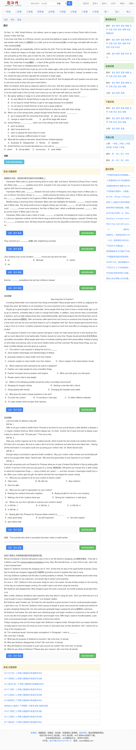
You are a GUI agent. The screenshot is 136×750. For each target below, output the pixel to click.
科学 (129, 43)
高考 (127, 160)
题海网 (33, 732)
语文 (113, 25)
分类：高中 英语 (14, 233)
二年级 (18, 11)
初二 (118, 153)
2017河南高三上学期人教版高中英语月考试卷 (23, 678)
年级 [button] (122, 3)
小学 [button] (113, 3)
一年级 (7, 11)
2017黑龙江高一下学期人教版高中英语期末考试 (24, 684)
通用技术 (110, 33)
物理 (127, 25)
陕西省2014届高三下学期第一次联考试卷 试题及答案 (26, 705)
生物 (110, 29)
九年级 (95, 11)
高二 (117, 11)
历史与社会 (115, 47)
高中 (12, 19)
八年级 (84, 11)
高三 (128, 11)
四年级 (40, 11)
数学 (118, 25)
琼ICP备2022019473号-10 (60, 740)
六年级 (62, 11)
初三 (122, 153)
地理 (124, 29)
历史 (115, 29)
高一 (106, 11)
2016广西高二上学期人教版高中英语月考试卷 (23, 711)
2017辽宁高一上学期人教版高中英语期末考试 (23, 673)
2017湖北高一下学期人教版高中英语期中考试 (23, 722)
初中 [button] (104, 3)
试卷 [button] (131, 3)
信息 (129, 29)
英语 (19, 19)
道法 (120, 43)
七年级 (73, 11)
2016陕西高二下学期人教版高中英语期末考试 (23, 700)
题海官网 (83, 732)
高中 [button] (95, 3)
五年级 (51, 11)
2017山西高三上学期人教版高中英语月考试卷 (23, 694)
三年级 (29, 11)
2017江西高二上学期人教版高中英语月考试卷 (23, 716)
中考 (127, 153)
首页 (6, 19)
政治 (120, 29)
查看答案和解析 (87, 233)
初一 (113, 153)
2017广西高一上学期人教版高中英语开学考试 (23, 689)
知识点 (86, 3)
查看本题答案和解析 (14, 162)
